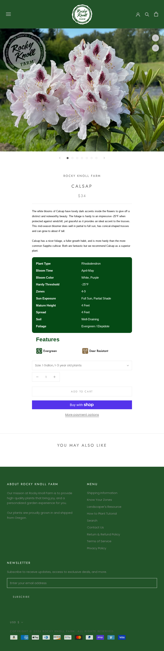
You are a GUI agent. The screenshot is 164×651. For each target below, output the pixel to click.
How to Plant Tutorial (102, 513)
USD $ (15, 622)
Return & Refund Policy (103, 534)
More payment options (82, 414)
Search (92, 520)
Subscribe (21, 597)
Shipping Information (102, 493)
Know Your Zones (99, 500)
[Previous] (59, 158)
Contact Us (95, 527)
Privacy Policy (96, 548)
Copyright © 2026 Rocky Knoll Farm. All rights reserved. (62, 631)
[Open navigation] (8, 14)
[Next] (104, 158)
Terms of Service (99, 541)
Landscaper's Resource (104, 507)
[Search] (147, 14)
